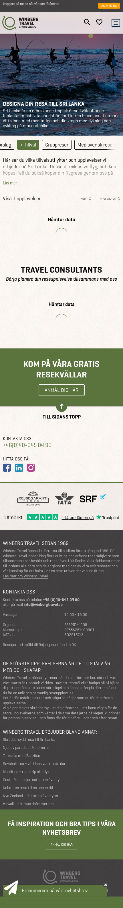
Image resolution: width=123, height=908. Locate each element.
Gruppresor (56, 144)
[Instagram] (31, 468)
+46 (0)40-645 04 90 (61, 599)
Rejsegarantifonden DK (57, 645)
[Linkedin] (19, 468)
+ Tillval (28, 144)
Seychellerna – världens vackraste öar (34, 763)
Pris (84, 198)
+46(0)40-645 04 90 (27, 445)
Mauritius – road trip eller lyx (26, 771)
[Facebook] (7, 468)
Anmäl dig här (62, 390)
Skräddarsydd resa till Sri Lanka (29, 739)
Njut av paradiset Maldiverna (26, 747)
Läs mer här (109, 5)
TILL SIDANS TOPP (62, 416)
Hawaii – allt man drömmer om (28, 803)
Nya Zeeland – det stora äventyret (30, 795)
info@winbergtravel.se (43, 604)
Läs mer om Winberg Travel (25, 576)
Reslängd (107, 198)
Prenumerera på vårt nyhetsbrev (55, 890)
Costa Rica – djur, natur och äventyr (32, 779)
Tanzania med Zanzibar (21, 755)
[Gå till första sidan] (20, 23)
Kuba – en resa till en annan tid (28, 787)
